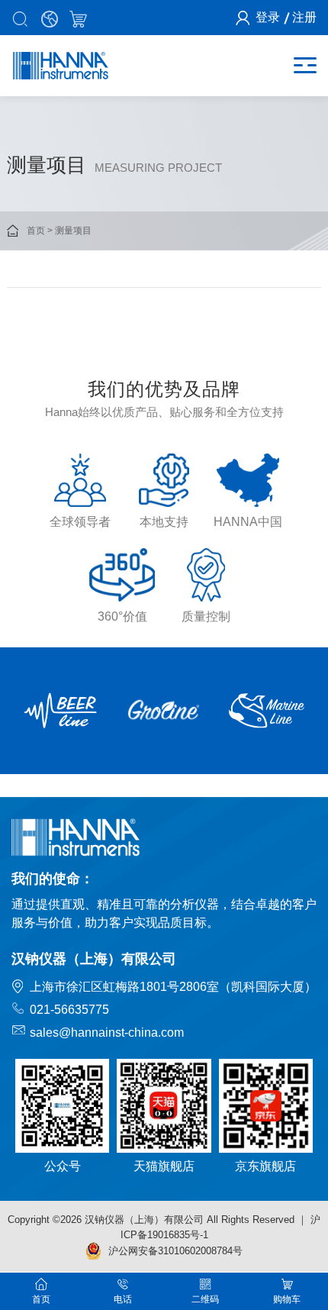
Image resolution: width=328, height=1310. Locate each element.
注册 (304, 17)
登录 (268, 17)
